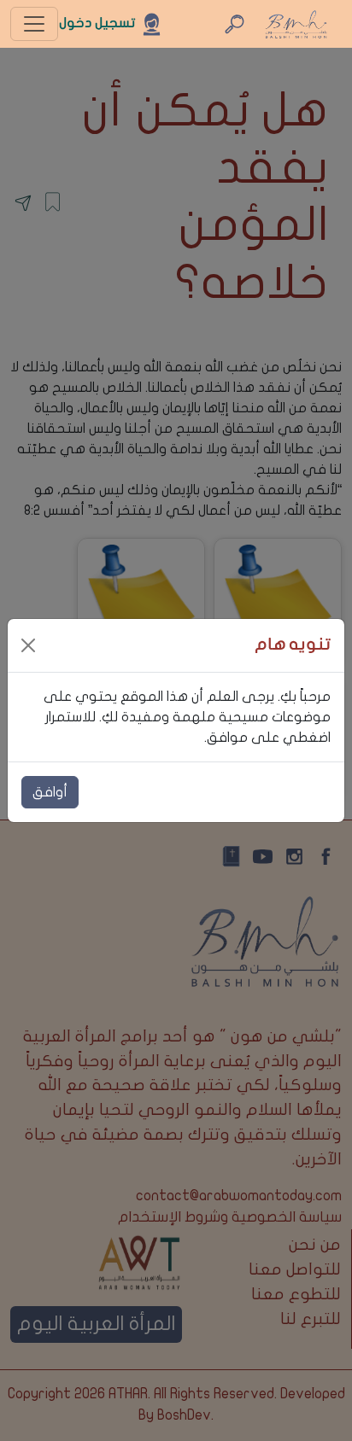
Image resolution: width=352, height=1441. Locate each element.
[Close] (28, 645)
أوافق (49, 792)
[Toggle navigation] (34, 24)
